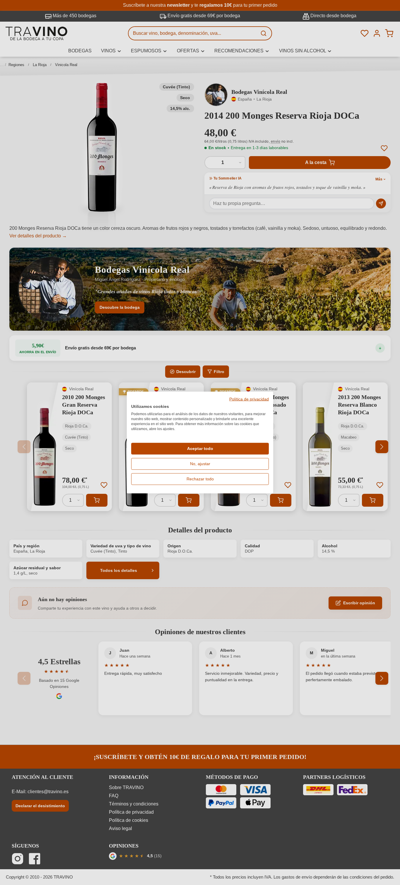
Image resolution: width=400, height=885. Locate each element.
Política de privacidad (249, 399)
